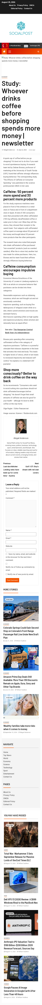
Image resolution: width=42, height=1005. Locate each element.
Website (9, 546)
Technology (7, 768)
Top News (7, 755)
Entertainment (8, 774)
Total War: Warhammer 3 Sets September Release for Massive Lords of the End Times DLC (19, 857)
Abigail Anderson (9, 150)
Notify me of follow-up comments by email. (20, 568)
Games (6, 850)
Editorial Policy (16, 8)
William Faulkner (21, 641)
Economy (4, 77)
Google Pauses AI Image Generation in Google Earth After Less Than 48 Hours (19, 991)
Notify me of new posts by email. (21, 574)
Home (5, 752)
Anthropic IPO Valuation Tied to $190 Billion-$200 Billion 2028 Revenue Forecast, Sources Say (19, 945)
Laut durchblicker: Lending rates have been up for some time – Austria (11, 469)
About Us (12, 5)
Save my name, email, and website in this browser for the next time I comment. (20, 557)
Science (6, 764)
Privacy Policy (22, 5)
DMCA (31, 5)
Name (9, 530)
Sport (5, 771)
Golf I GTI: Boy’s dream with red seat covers (30, 468)
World (5, 758)
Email (8, 538)
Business (7, 938)
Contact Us (28, 8)
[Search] (38, 51)
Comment (10, 498)
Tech (5, 895)
